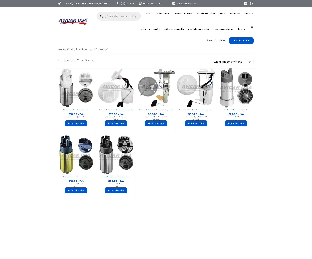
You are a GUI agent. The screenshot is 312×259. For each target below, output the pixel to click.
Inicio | (149, 13)
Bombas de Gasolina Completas (111, 110)
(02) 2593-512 (127, 3)
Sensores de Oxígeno (223, 29)
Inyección (85, 110)
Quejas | (222, 13)
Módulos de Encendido (174, 29)
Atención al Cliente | (184, 13)
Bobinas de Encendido (150, 29)
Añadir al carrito (76, 123)
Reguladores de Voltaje (198, 29)
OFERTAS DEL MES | (206, 13)
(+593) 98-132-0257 (152, 3)
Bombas (247, 13)
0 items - (242, 40)
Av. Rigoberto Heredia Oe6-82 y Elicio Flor (88, 3)
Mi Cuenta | (235, 13)
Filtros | (240, 29)
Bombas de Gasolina (71, 110)
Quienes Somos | (163, 13)
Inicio (61, 49)
